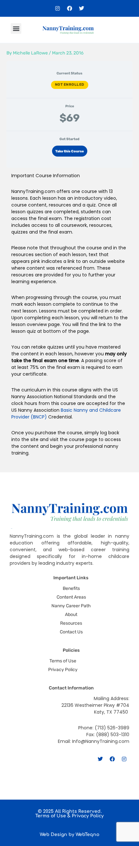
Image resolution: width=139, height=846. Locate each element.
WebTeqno (87, 834)
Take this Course (69, 151)
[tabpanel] (69, 320)
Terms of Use (50, 815)
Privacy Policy (88, 815)
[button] (16, 28)
